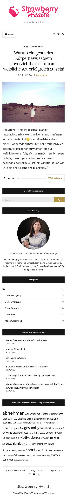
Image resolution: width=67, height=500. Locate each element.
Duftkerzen (12, 419)
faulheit (12, 423)
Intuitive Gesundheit (15, 349)
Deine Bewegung (13, 295)
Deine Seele (37, 46)
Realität (46, 438)
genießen (18, 428)
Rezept (54, 437)
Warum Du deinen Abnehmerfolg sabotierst (26, 340)
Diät (4, 418)
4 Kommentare (41, 75)
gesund (30, 427)
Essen (5, 422)
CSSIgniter (48, 493)
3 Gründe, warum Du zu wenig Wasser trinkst (27, 366)
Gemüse (7, 428)
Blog (25, 46)
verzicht (10, 456)
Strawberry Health (33, 486)
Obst (40, 437)
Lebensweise (10, 437)
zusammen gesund (21, 460)
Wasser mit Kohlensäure (36, 456)
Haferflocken (34, 433)
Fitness (19, 423)
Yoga (49, 456)
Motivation (28, 437)
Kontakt (42, 470)
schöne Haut (26, 444)
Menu (10, 34)
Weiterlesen (55, 178)
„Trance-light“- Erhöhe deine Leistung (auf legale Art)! (30, 375)
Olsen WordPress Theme (26, 493)
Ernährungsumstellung (46, 418)
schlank (14, 443)
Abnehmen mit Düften (36, 413)
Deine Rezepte (12, 308)
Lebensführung (54, 432)
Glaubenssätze (20, 432)
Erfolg (30, 418)
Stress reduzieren (55, 450)
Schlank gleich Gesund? (16, 358)
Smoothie (21, 450)
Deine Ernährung (12, 302)
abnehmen (13, 413)
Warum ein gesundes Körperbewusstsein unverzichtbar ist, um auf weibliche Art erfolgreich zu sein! (33, 61)
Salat (5, 443)
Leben (42, 433)
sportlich (40, 450)
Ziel (53, 455)
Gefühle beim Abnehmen (44, 423)
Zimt (57, 455)
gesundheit (44, 428)
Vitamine (20, 455)
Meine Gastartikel (13, 321)
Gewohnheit (58, 428)
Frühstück (28, 422)
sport (30, 449)
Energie (22, 418)
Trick (4, 456)
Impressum (55, 470)
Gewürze (7, 432)
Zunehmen (7, 459)
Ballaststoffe (56, 413)
